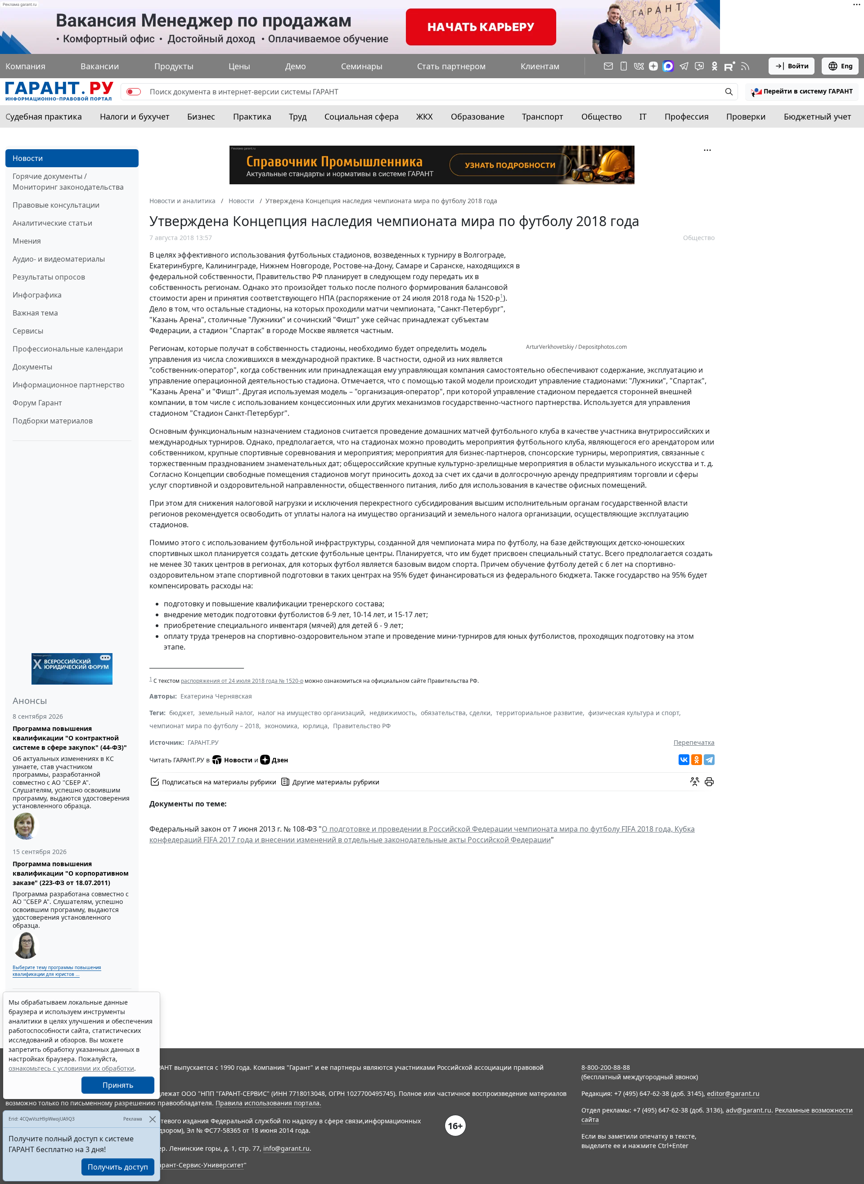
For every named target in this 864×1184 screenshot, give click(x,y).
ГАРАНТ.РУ (203, 742)
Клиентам (540, 66)
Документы (32, 367)
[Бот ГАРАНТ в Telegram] (699, 66)
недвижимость (392, 712)
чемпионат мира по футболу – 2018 (204, 725)
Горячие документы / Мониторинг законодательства (68, 181)
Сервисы (28, 331)
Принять (118, 1085)
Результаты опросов (49, 277)
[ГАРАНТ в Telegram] (684, 66)
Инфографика (37, 295)
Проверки (746, 116)
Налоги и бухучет (135, 116)
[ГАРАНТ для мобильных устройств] (623, 66)
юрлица (315, 725)
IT (643, 116)
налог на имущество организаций (311, 712)
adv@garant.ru (748, 1110)
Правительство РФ (362, 725)
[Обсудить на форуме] (694, 781)
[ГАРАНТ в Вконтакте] (639, 66)
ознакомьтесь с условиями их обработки (71, 1068)
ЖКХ (424, 116)
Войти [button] (798, 66)
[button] (802, 91)
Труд (297, 116)
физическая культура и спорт (633, 712)
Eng (847, 66)
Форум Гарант (37, 403)
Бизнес (201, 116)
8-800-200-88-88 (605, 1067)
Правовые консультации (56, 205)
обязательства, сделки (455, 712)
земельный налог (225, 712)
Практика (252, 116)
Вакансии (100, 66)
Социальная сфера (361, 116)
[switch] (133, 91)
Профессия (687, 116)
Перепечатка (694, 742)
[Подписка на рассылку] (608, 66)
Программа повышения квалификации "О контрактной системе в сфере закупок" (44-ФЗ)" (70, 738)
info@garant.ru (286, 1148)
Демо (295, 66)
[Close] (152, 1119)
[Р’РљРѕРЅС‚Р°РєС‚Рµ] (684, 759)
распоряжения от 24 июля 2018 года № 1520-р (242, 681)
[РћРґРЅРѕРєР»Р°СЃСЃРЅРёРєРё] (696, 759)
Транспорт (542, 116)
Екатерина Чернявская (216, 696)
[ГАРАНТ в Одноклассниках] (714, 66)
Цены (239, 66)
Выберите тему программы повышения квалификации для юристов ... (57, 970)
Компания (25, 66)
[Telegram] (709, 759)
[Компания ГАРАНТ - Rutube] (729, 66)
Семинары (361, 66)
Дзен (280, 760)
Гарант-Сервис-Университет (199, 1165)
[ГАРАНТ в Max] (668, 66)
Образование (477, 116)
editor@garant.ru (733, 1093)
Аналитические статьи (52, 223)
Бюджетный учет (817, 116)
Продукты (174, 66)
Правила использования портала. (268, 1103)
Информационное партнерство (69, 385)
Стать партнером (451, 66)
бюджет (181, 712)
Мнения (27, 241)
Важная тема (35, 313)
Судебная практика (43, 116)
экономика (281, 725)
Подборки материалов (53, 421)
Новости (28, 158)
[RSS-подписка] (745, 66)
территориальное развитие (539, 712)
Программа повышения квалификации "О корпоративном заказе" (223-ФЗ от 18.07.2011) (71, 873)
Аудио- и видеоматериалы (59, 259)
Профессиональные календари (68, 349)
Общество (601, 116)
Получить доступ (118, 1167)
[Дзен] (653, 66)
